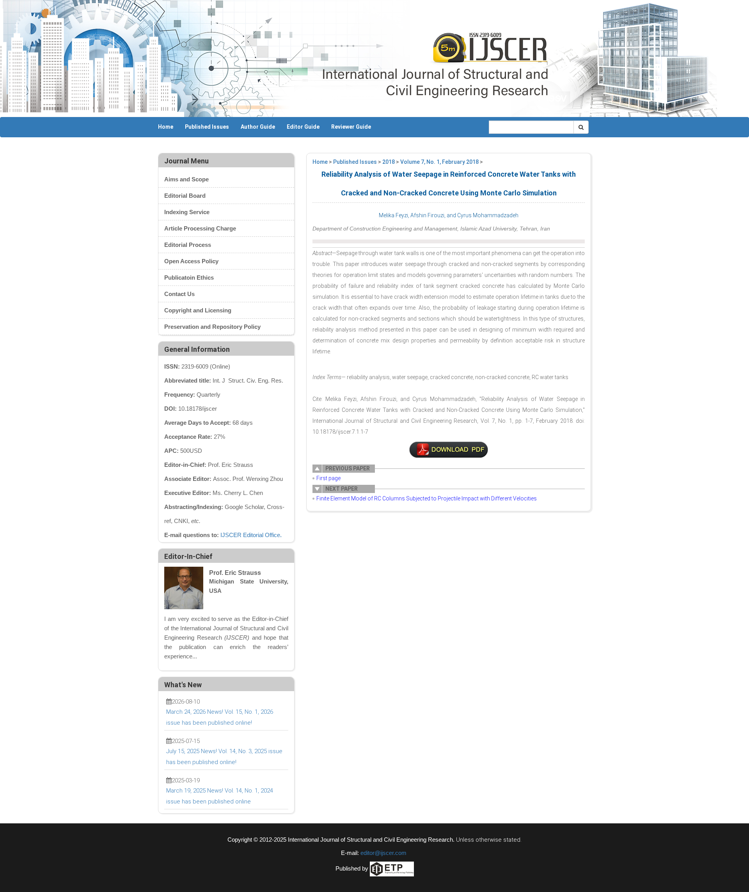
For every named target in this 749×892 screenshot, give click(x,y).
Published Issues (207, 127)
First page (328, 478)
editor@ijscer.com (383, 852)
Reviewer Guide (351, 127)
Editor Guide (303, 127)
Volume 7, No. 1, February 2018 (439, 162)
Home (165, 127)
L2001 (448, 449)
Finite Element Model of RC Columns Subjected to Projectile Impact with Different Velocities (426, 498)
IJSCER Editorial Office (250, 535)
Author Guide (258, 127)
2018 (388, 162)
